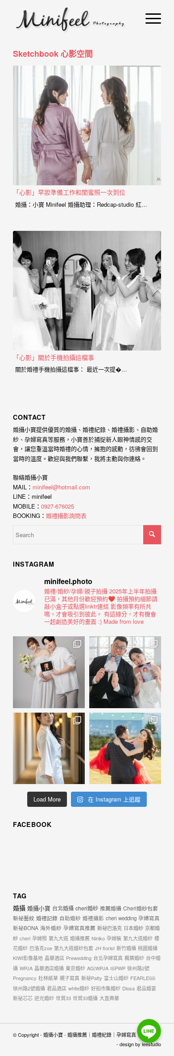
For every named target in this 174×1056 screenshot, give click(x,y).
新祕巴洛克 (109, 927)
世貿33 (63, 998)
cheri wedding (121, 918)
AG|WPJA (97, 968)
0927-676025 (57, 506)
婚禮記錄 (47, 918)
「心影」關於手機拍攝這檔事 (53, 357)
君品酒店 (56, 988)
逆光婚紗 (44, 998)
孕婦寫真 (149, 918)
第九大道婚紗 (138, 938)
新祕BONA (25, 927)
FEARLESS (142, 977)
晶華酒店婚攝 (49, 968)
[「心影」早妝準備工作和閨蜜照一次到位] (87, 125)
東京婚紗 (75, 968)
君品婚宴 (146, 988)
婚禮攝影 (93, 918)
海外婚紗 (51, 927)
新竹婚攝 (126, 948)
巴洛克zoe (40, 948)
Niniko (98, 938)
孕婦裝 (114, 938)
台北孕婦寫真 (108, 957)
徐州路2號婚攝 (29, 988)
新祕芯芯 (23, 998)
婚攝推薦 (80, 938)
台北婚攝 (63, 908)
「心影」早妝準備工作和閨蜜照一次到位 (69, 192)
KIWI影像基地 (28, 957)
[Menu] (149, 18)
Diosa (128, 988)
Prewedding (78, 957)
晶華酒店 (54, 957)
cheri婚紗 (86, 908)
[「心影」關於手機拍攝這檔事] (87, 291)
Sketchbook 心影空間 (53, 53)
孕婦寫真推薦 (79, 927)
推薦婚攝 (110, 908)
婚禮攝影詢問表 (66, 515)
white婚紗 (78, 988)
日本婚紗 (133, 927)
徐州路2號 (138, 968)
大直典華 (109, 998)
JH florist (105, 948)
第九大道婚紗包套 (73, 948)
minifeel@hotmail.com (61, 487)
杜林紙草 (48, 977)
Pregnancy (25, 977)
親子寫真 (69, 977)
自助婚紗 (70, 918)
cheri (25, 938)
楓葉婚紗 (134, 957)
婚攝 (19, 907)
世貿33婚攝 (85, 998)
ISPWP (117, 968)
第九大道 (58, 938)
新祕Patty (91, 977)
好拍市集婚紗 (105, 988)
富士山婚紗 (116, 977)
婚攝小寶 (38, 908)
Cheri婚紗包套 (140, 908)
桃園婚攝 (147, 948)
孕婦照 (39, 938)
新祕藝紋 (23, 918)
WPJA (26, 968)
